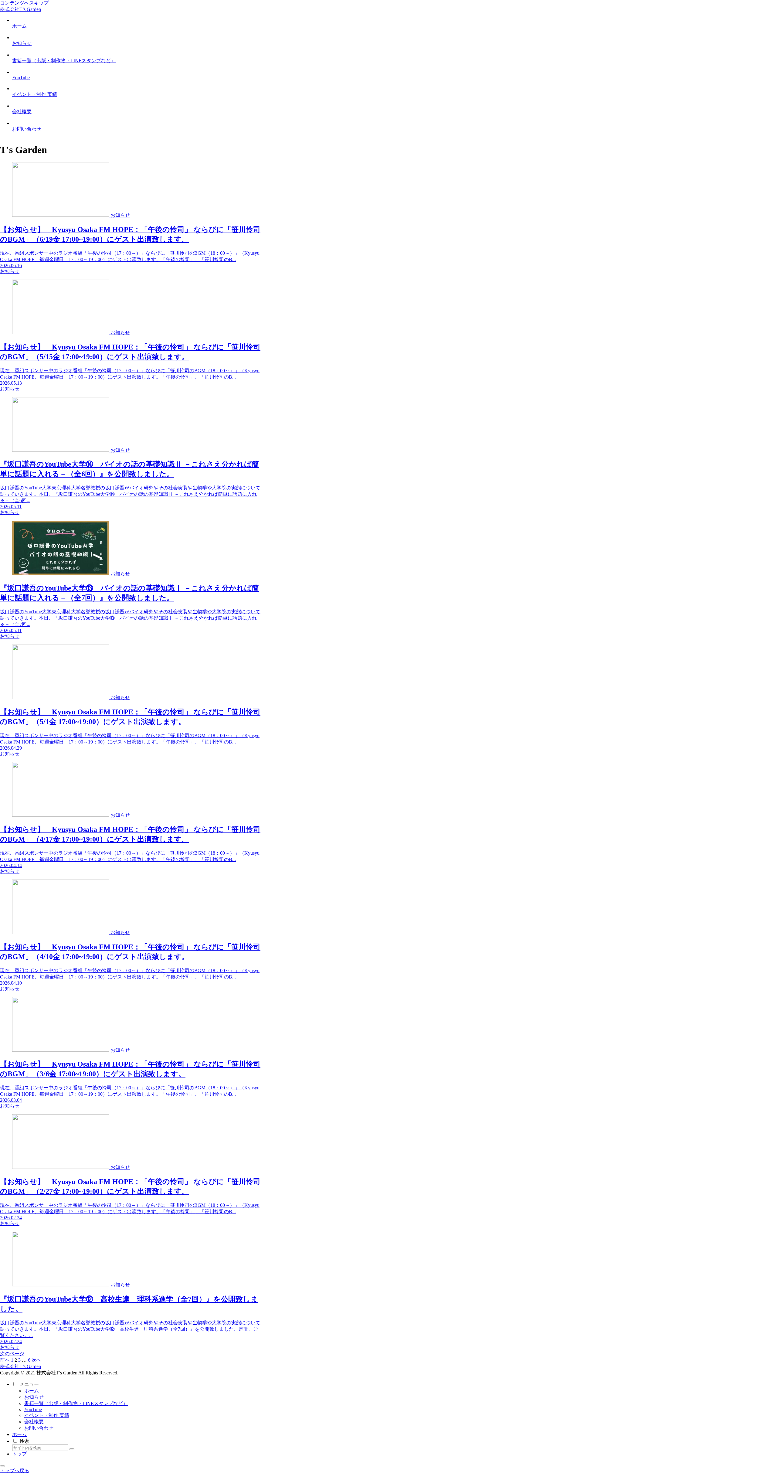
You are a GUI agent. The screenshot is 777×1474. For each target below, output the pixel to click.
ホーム (31, 1390)
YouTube (33, 1409)
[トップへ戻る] (2, 1466)
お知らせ (34, 1397)
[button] (72, 1449)
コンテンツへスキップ (24, 2)
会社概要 (34, 1421)
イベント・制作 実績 (46, 1415)
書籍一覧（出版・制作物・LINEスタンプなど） (76, 1403)
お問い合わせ (38, 1428)
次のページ (12, 1353)
